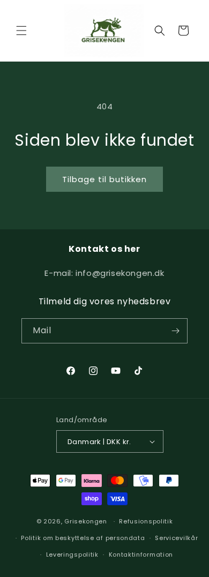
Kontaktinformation (141, 554)
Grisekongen (85, 521)
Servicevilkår (176, 538)
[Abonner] (175, 330)
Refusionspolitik (146, 521)
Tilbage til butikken (104, 179)
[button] (21, 30)
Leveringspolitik (72, 554)
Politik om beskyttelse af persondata (83, 538)
